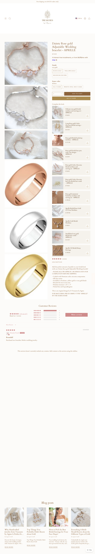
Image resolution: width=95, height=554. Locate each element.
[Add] (87, 115)
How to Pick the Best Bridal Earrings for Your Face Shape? (58, 532)
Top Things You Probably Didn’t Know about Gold (36, 532)
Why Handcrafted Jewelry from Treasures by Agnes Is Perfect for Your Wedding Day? (14, 532)
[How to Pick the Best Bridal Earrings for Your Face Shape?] (58, 517)
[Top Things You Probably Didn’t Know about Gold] (36, 517)
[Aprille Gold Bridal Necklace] (57, 223)
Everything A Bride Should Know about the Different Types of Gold (80, 532)
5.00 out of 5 (23, 314)
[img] (10, 330)
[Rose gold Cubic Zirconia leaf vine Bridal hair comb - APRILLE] (57, 182)
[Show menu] (5, 18)
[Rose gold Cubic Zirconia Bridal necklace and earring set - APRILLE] (57, 168)
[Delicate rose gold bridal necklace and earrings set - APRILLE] (57, 112)
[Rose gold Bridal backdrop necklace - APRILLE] (57, 140)
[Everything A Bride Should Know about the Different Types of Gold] (80, 517)
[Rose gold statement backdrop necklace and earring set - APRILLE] (57, 197)
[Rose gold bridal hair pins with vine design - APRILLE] (57, 154)
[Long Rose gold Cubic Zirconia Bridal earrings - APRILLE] (57, 126)
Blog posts (47, 503)
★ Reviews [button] (93, 279)
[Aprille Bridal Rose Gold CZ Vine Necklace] (57, 210)
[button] (56, 259)
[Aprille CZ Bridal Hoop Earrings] (57, 250)
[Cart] (89, 18)
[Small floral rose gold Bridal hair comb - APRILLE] (57, 237)
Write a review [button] (76, 315)
